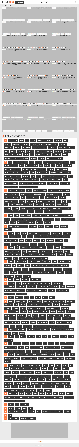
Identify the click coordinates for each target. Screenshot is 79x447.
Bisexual (58, 169)
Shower (31, 369)
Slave (6, 369)
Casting (60, 190)
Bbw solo (38, 162)
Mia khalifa (21, 319)
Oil (49, 336)
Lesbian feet (47, 301)
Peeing (63, 347)
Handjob (24, 262)
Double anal (65, 219)
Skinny (65, 365)
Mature (16, 311)
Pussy (14, 347)
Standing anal (60, 89)
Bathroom (16, 179)
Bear (33, 176)
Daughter (47, 215)
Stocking (48, 376)
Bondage (35, 165)
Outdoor (55, 336)
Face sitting (59, 240)
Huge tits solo (38, 272)
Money (35, 315)
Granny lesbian (58, 251)
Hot (14, 265)
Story (41, 376)
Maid (29, 315)
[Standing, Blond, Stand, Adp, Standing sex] (39, 42)
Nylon (17, 329)
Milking (19, 326)
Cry (64, 201)
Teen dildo (66, 89)
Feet (30, 233)
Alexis (41, 144)
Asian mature (39, 151)
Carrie (47, 75)
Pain (27, 347)
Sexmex (38, 386)
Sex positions (24, 61)
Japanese (11, 283)
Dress (6, 222)
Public (32, 344)
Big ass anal (25, 172)
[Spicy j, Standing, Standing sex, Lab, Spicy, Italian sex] (39, 125)
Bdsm (31, 162)
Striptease (16, 379)
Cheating (66, 194)
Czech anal (8, 212)
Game (50, 251)
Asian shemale (58, 158)
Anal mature (21, 151)
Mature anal (44, 311)
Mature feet (25, 322)
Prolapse (7, 347)
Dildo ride (30, 89)
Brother (53, 172)
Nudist (10, 329)
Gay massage (44, 258)
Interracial (25, 279)
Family (36, 233)
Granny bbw (34, 258)
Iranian (17, 279)
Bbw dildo (51, 176)
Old (17, 336)
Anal (10, 140)
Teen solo (69, 393)
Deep (73, 219)
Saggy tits (21, 376)
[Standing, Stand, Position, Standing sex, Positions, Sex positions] (14, 28)
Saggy (37, 369)
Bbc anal (39, 172)
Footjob (54, 233)
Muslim (64, 319)
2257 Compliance (37, 445)
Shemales (23, 390)
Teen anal (28, 393)
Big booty (61, 172)
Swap (13, 376)
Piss (10, 344)
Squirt (45, 365)
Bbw (10, 162)
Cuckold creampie (49, 204)
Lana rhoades (8, 304)
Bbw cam (40, 61)
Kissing (45, 297)
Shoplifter (25, 379)
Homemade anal (9, 276)
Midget (60, 315)
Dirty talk (22, 219)
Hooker (29, 272)
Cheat (68, 208)
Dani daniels (31, 219)
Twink (33, 397)
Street (68, 386)
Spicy (46, 131)
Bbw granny (17, 162)
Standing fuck (44, 33)
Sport (54, 376)
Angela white (26, 147)
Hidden (31, 262)
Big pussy (7, 183)
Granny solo (42, 247)
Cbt (42, 197)
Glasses (41, 254)
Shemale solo (58, 372)
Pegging (51, 344)
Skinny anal (8, 379)
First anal (28, 240)
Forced (11, 233)
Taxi (14, 397)
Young (10, 418)
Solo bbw (22, 386)
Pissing (39, 344)
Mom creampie (15, 322)
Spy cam (40, 390)
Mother (53, 311)
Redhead (24, 358)
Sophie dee (17, 383)
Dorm (10, 215)
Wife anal (67, 411)
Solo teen (33, 103)
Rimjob (52, 354)
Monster (72, 319)
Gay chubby (10, 75)
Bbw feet (64, 176)
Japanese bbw (54, 286)
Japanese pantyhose (62, 290)
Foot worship (52, 237)
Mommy (50, 319)
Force (42, 233)
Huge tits (20, 265)
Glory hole (42, 251)
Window (10, 47)
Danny (57, 219)
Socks (44, 372)
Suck (54, 379)
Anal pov (49, 158)
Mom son (36, 311)
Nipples (60, 329)
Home (27, 265)
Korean (11, 297)
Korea (26, 297)
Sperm (48, 379)
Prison (28, 351)
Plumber (67, 351)
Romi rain (7, 361)
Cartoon (59, 194)
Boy (41, 165)
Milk (14, 315)
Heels (6, 272)
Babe (68, 183)
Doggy (39, 219)
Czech (67, 190)
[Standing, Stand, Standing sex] (64, 42)
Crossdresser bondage (43, 208)
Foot (48, 233)
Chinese (29, 190)
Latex (24, 301)
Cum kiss (31, 212)
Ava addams (48, 144)
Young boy (32, 418)
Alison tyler (25, 158)
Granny (11, 247)
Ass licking (30, 151)
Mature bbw (55, 326)
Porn (43, 351)
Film (68, 237)
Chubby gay (5, 75)
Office (38, 336)
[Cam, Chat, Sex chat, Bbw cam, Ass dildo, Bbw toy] (39, 56)
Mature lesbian (51, 315)
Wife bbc (24, 411)
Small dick (32, 390)
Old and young (8, 340)
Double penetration (29, 222)
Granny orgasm (32, 254)
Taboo (55, 393)
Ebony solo (33, 226)
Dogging (70, 215)
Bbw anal (51, 162)
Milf (30, 311)
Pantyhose (17, 344)
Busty (65, 179)
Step (60, 376)
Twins (60, 397)
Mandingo (12, 319)
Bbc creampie (41, 183)
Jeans (33, 290)
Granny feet (61, 254)
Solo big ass (35, 383)
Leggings (49, 304)
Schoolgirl (66, 379)
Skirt (52, 386)
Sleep (24, 365)
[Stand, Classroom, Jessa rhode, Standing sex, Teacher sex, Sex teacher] (64, 97)
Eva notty (63, 226)
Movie (35, 319)
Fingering (33, 244)
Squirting (34, 376)
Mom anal (42, 315)
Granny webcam (51, 254)
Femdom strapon (23, 244)
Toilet (35, 393)
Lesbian (11, 301)
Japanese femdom (9, 294)
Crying (11, 204)
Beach (72, 162)
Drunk (16, 215)
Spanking (31, 365)
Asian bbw (33, 158)
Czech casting (15, 197)
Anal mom (67, 151)
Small (50, 369)
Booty (49, 183)
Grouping (36, 117)
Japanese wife (70, 286)
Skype (51, 383)
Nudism (22, 333)
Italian (38, 279)
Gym (13, 251)
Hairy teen (26, 276)
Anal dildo (17, 147)
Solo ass (7, 376)
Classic (22, 201)
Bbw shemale (44, 179)
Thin (20, 103)
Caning (28, 197)
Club (46, 212)
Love (16, 304)
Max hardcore (27, 326)
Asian (21, 140)
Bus (57, 162)
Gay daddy (69, 254)
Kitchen (38, 297)
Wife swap (31, 411)
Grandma (7, 251)
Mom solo (68, 322)
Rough (28, 354)
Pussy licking (51, 351)
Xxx (10, 415)
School (17, 369)
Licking (23, 308)
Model (12, 326)
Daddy (28, 215)
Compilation (52, 190)
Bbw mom (7, 187)
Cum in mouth (8, 201)
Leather (42, 304)
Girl (24, 251)
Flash (21, 240)
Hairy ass (47, 272)
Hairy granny (64, 265)
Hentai (54, 262)
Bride (38, 176)
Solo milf (33, 379)
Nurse (23, 329)
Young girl (23, 418)
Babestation (35, 179)
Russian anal (32, 358)
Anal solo (33, 144)
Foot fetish (8, 240)
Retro (66, 354)
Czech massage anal (39, 194)
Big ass (25, 162)
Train (44, 397)
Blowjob (59, 165)
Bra (57, 176)
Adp (40, 47)
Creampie (44, 190)
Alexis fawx (16, 158)
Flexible (7, 244)
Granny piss (8, 258)
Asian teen (47, 155)
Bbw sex (62, 33)
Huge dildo (40, 269)
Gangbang (32, 247)
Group (72, 247)
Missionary (60, 322)
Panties (21, 347)
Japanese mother (21, 294)
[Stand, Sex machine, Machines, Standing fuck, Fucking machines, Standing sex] (39, 28)
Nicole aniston (31, 329)
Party (62, 344)
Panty (69, 347)
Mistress (67, 315)
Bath (62, 183)
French (11, 237)
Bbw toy (49, 61)
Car (23, 197)
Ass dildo (44, 61)
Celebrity (35, 197)
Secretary (45, 386)
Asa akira (41, 158)
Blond (34, 47)
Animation (38, 155)
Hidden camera (8, 269)
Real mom (51, 358)
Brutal (65, 169)
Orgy (59, 131)
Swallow (23, 372)
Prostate (33, 347)
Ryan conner (42, 358)
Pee (57, 344)
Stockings (7, 372)
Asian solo (63, 144)
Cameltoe (15, 208)
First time (61, 237)
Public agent (70, 344)
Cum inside (23, 212)
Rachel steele (19, 354)
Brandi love (16, 172)
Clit (69, 201)
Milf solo (7, 315)
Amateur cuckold (9, 155)
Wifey (38, 411)
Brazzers (7, 165)
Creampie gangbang (62, 204)
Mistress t (36, 326)
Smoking (38, 372)
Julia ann (47, 283)
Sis (66, 372)
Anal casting (58, 151)
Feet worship (58, 244)
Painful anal (48, 347)
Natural (15, 333)
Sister (18, 365)
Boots (12, 169)
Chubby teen (24, 208)
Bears (32, 172)
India (32, 279)
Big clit (46, 172)
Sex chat (35, 61)
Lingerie (56, 304)
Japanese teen (42, 290)
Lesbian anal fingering (53, 308)
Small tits (30, 386)
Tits (39, 397)
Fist (6, 237)
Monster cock (64, 326)
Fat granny (50, 240)
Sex (12, 369)
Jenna (34, 75)
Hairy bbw (18, 276)
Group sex (9, 131)
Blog (8, 2)
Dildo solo (47, 222)
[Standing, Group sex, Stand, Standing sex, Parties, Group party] (14, 125)
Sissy (51, 365)
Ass (27, 140)
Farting (30, 237)
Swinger (44, 369)
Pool (6, 351)
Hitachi (11, 262)
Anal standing (71, 89)
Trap (72, 397)
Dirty (19, 222)
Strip (50, 372)
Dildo (22, 215)
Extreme (41, 226)
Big (53, 165)
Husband (32, 269)
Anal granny (36, 147)
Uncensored (24, 404)
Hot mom (17, 269)
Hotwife (25, 269)
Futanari (14, 244)
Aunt (56, 144)
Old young (63, 336)
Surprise (7, 386)
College (32, 208)
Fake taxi (36, 240)
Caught (7, 197)
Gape (24, 254)
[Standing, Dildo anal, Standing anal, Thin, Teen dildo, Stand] (14, 97)
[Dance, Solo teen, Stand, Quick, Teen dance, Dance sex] (39, 97)
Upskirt (11, 404)
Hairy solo (61, 262)
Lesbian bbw (70, 301)
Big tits (28, 165)
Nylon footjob (69, 329)
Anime (65, 140)
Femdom (24, 233)
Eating (56, 226)
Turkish (62, 393)
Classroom (59, 103)
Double (46, 219)
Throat (6, 401)
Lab (43, 131)
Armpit (44, 147)
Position (13, 33)
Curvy (58, 201)
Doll (52, 219)
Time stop (13, 401)
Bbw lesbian (34, 169)
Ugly (17, 404)
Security (31, 372)
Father (15, 240)
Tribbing (21, 401)
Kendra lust (19, 297)
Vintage (18, 408)
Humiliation (49, 269)
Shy (60, 379)
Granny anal (24, 247)
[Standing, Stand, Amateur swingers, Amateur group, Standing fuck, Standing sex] (64, 14)
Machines (39, 33)
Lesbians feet (40, 308)
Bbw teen (33, 183)
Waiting (68, 117)
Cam (29, 61)
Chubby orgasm (68, 33)
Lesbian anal (31, 308)
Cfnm (6, 194)
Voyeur (11, 408)
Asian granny (62, 147)
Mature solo (5, 47)
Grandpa (57, 247)
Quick (41, 103)
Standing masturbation (15, 89)
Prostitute (36, 351)
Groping (67, 251)
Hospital (68, 272)
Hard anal (13, 272)
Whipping (45, 411)
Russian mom (8, 358)
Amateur (33, 140)
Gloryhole (65, 247)
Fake (66, 240)
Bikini (70, 176)
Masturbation (21, 315)
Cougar (15, 212)
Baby (6, 169)
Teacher (42, 393)
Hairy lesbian (67, 269)
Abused (64, 155)
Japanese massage (9, 286)
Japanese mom (26, 283)
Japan (18, 283)
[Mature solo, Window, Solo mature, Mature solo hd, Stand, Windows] (14, 42)
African (13, 151)
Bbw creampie (25, 179)
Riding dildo (35, 89)
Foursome (41, 244)
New (40, 329)
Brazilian (15, 187)
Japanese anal (21, 286)
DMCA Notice (42, 445)
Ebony (10, 226)
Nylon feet (46, 329)
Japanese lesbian (37, 283)
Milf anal (29, 319)
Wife (10, 411)
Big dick (52, 179)
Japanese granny (9, 290)
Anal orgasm (49, 151)
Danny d (13, 222)
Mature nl (57, 319)
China (29, 194)
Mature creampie (42, 322)
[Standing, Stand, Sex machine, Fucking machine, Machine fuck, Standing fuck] (64, 70)
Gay (17, 247)
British (18, 169)
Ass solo (26, 144)
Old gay (71, 336)
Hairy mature (55, 265)
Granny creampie (32, 251)
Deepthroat (55, 215)
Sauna (71, 372)
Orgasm (11, 336)
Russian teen (59, 358)
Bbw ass (15, 183)
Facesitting (67, 233)
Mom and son (70, 311)
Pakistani (56, 347)
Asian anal (7, 144)
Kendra (51, 297)
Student (67, 376)
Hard (69, 262)
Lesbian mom (65, 308)
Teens (27, 397)
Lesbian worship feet (58, 301)
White (52, 411)
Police (40, 347)
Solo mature (15, 47)
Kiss (32, 297)
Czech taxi (7, 208)
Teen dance (46, 103)
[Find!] (75, 2)
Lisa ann (31, 301)
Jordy (62, 286)
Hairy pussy (58, 269)
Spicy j (29, 131)
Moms (6, 326)
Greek (15, 258)
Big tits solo (67, 165)
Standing (5, 33)
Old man (23, 336)
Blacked (47, 165)
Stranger (14, 386)
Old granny (31, 336)
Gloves (18, 254)
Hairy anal (7, 265)
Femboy (18, 237)
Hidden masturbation (37, 265)
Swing (57, 383)
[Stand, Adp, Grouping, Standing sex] (39, 111)
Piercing (12, 351)
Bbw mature (26, 176)
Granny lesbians (24, 258)
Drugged (7, 219)
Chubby (23, 194)
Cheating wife (38, 204)
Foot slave (49, 244)
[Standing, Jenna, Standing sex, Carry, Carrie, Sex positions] (39, 70)
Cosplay (36, 190)
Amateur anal (8, 147)
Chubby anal (51, 201)
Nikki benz (7, 333)
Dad (41, 215)
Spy (71, 365)
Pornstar (59, 351)
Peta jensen (21, 351)
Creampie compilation (57, 208)
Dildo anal (10, 103)
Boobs (68, 172)
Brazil (59, 179)
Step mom (57, 369)
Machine (33, 322)
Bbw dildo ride (48, 89)
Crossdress (39, 212)
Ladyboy (18, 301)
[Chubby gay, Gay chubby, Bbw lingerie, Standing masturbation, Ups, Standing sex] (14, 70)
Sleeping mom (8, 383)
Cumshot (55, 197)
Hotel (47, 265)
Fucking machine (70, 75)
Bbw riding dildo (42, 89)
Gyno (19, 251)
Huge (54, 272)
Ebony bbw (7, 229)
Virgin (24, 408)
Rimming (35, 354)
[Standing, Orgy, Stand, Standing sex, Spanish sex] (64, 125)
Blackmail (25, 169)
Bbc (45, 162)
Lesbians (39, 301)
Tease (66, 397)
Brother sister (24, 183)
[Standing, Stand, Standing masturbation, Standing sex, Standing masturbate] (14, 84)
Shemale (11, 365)
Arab (16, 140)
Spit (28, 376)
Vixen (30, 408)
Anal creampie (17, 144)
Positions (23, 33)
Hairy (17, 262)
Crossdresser (14, 194)
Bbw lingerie (16, 75)
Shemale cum (65, 383)
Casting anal (41, 201)
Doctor (35, 215)
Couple (33, 201)
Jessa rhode (64, 103)
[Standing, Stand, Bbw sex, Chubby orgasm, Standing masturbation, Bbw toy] (64, 28)
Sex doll (63, 117)
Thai (16, 393)
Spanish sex (72, 131)
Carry (43, 75)
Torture (21, 397)
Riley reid (16, 358)
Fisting (17, 233)
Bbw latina (7, 179)
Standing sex (18, 33)
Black (21, 165)
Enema (25, 226)
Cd (27, 201)
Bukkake (15, 165)
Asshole (19, 155)
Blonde (56, 183)
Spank (23, 369)
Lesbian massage (65, 304)
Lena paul (22, 304)
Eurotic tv (18, 226)
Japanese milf (20, 290)
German (50, 247)
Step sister (26, 383)
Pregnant (25, 344)
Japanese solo (31, 286)
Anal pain (7, 158)
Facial (43, 237)
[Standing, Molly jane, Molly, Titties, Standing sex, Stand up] (14, 14)
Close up (29, 204)
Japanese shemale (43, 286)
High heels (21, 272)
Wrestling (59, 411)
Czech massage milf (56, 212)
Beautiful (7, 172)
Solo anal (43, 383)
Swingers (54, 117)
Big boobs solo (8, 176)
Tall (49, 397)
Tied (55, 397)
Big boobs (50, 169)
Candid (48, 197)
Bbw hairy (22, 187)
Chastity (62, 197)
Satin (6, 390)
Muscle (7, 322)
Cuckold (11, 190)
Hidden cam (38, 262)
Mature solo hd (21, 47)
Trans (21, 393)
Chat (32, 61)
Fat (60, 233)
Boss (44, 176)
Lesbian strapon (32, 304)
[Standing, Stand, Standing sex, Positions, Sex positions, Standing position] (14, 56)
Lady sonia (15, 308)
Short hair (47, 390)
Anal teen (71, 147)
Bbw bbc (17, 176)
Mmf (6, 319)
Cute (16, 201)
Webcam (16, 411)
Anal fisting (58, 140)
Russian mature (43, 354)
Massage (23, 311)
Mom (10, 311)
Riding (72, 354)
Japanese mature (57, 283)
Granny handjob (9, 254)
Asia (32, 155)
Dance (29, 103)
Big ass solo (64, 162)
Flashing (37, 237)
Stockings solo (14, 390)
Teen (10, 393)
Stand (9, 33)
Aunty (6, 151)
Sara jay (65, 369)
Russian (11, 354)
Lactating (7, 308)
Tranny (49, 393)
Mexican (52, 322)
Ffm (24, 237)
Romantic (59, 354)
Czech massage (20, 190)
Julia (28, 290)
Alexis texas (48, 140)
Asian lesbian (56, 155)
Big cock (43, 169)
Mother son (45, 326)
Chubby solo (50, 194)
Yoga (16, 418)
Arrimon (40, 140)
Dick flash (14, 219)
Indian (10, 279)
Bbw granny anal (32, 187)
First (43, 240)
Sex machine (34, 33)
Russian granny (70, 358)
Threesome (7, 397)
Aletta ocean (52, 147)
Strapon (58, 365)
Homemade (47, 262)
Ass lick (26, 155)
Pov (45, 344)
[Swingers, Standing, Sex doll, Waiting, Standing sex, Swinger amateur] (64, 111)
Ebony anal (49, 226)
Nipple (53, 329)
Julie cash (51, 290)
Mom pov (42, 319)
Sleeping (38, 365)
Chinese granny (20, 204)
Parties (23, 131)
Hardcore (60, 272)
